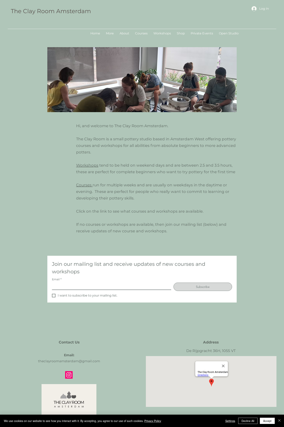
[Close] (279, 421)
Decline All (247, 421)
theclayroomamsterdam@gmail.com (69, 361)
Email (56, 279)
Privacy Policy (152, 421)
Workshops (87, 165)
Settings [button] (230, 421)
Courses (84, 185)
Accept (267, 421)
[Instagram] (69, 375)
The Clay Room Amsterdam (51, 11)
